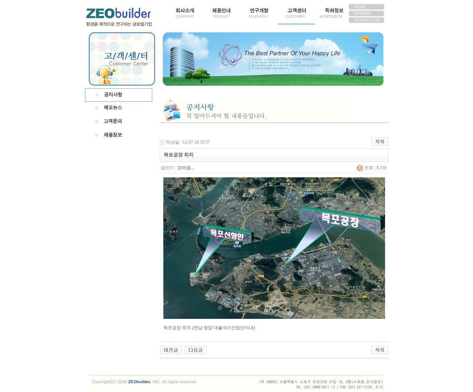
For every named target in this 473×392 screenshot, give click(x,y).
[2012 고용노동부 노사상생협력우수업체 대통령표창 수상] (171, 349)
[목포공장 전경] (195, 349)
